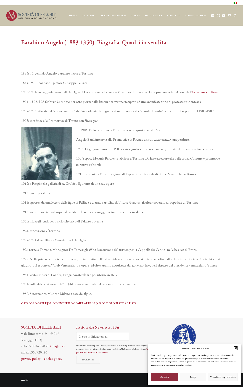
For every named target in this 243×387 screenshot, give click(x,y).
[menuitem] (235, 2)
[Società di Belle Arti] (31, 15)
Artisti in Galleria (113, 15)
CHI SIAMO (88, 15)
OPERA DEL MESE (195, 15)
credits (24, 379)
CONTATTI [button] (173, 15)
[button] (236, 348)
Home (73, 15)
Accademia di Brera (204, 92)
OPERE (135, 15)
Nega (193, 376)
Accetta (164, 376)
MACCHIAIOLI (153, 15)
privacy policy (31, 358)
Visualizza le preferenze (223, 376)
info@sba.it (57, 346)
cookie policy (53, 358)
